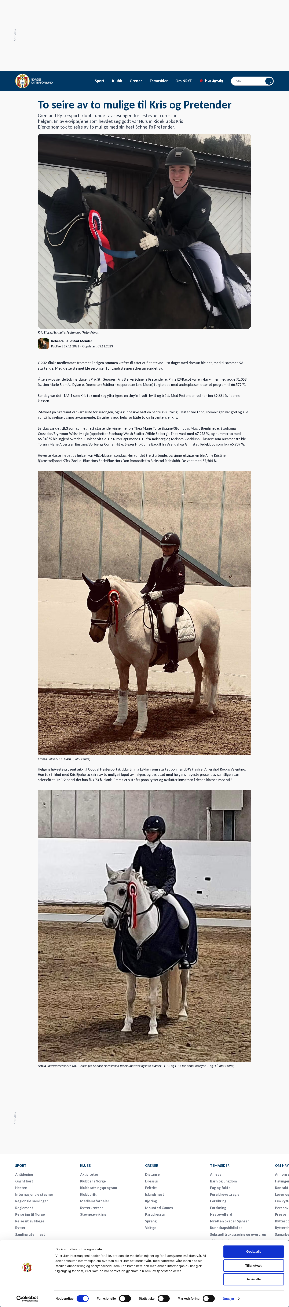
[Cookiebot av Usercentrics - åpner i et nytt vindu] (27, 1299)
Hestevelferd (221, 1214)
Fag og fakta (220, 1187)
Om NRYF (183, 81)
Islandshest (154, 1194)
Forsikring (218, 1201)
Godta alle (253, 1251)
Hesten (21, 1187)
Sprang (151, 1221)
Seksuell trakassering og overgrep (238, 1234)
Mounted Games (159, 1208)
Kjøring (151, 1201)
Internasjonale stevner (34, 1194)
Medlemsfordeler (94, 1201)
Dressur (151, 1181)
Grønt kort (24, 1181)
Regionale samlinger (31, 1201)
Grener (136, 81)
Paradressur (155, 1214)
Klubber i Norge (93, 1181)
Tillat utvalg (253, 1265)
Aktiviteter (89, 1174)
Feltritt (151, 1187)
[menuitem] (44, 1165)
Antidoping (24, 1174)
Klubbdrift (88, 1194)
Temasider (159, 81)
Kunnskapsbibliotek (226, 1227)
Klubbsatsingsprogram (98, 1187)
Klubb (117, 81)
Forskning (218, 1208)
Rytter (20, 1227)
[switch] (125, 1298)
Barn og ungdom (223, 1181)
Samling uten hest (30, 1234)
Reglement (24, 1208)
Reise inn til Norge (30, 1214)
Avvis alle (254, 1279)
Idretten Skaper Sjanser (229, 1221)
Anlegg (215, 1174)
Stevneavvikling (93, 1214)
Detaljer (228, 1298)
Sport (100, 81)
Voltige (150, 1227)
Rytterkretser (91, 1208)
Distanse (152, 1174)
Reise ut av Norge (29, 1221)
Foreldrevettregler (225, 1194)
